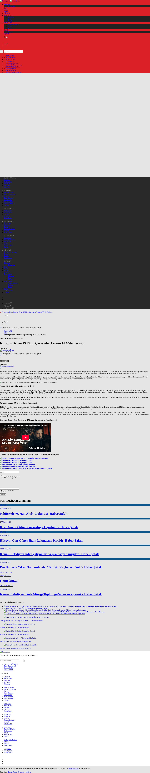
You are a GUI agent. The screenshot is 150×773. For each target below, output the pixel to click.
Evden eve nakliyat (24, 772)
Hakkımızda (8, 258)
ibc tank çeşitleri (10, 68)
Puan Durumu (8, 198)
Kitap (10, 28)
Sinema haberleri (13, 24)
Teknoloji (7, 185)
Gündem (7, 13)
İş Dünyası (11, 6)
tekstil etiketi (9, 56)
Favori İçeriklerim (10, 194)
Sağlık (6, 30)
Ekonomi (7, 4)
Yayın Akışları (8, 201)
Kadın (6, 10)
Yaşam (10, 32)
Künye (6, 254)
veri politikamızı (73, 768)
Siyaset (6, 34)
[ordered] (13, 476)
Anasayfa (5, 312)
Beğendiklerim (9, 192)
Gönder (3, 476)
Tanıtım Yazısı (12, 772)
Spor (5, 8)
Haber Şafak (8, 331)
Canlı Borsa (8, 308)
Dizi (9, 19)
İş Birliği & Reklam (10, 252)
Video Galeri (8, 212)
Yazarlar (6, 205)
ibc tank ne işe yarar (12, 63)
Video (6, 243)
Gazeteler (7, 196)
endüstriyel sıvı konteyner (13, 72)
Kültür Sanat (8, 23)
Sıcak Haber (8, 218)
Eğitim (6, 12)
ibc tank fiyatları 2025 (12, 67)
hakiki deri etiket (10, 70)
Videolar (7, 306)
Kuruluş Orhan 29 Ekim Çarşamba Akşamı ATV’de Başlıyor (32, 312)
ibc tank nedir (9, 61)
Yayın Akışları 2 (9, 203)
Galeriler (7, 303)
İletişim (6, 256)
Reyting (10, 21)
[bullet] (15, 476)
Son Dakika (8, 200)
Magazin (11, 17)
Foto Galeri (7, 210)
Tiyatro (10, 26)
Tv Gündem (8, 15)
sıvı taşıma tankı (10, 59)
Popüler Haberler (9, 239)
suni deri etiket (10, 57)
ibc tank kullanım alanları (13, 65)
